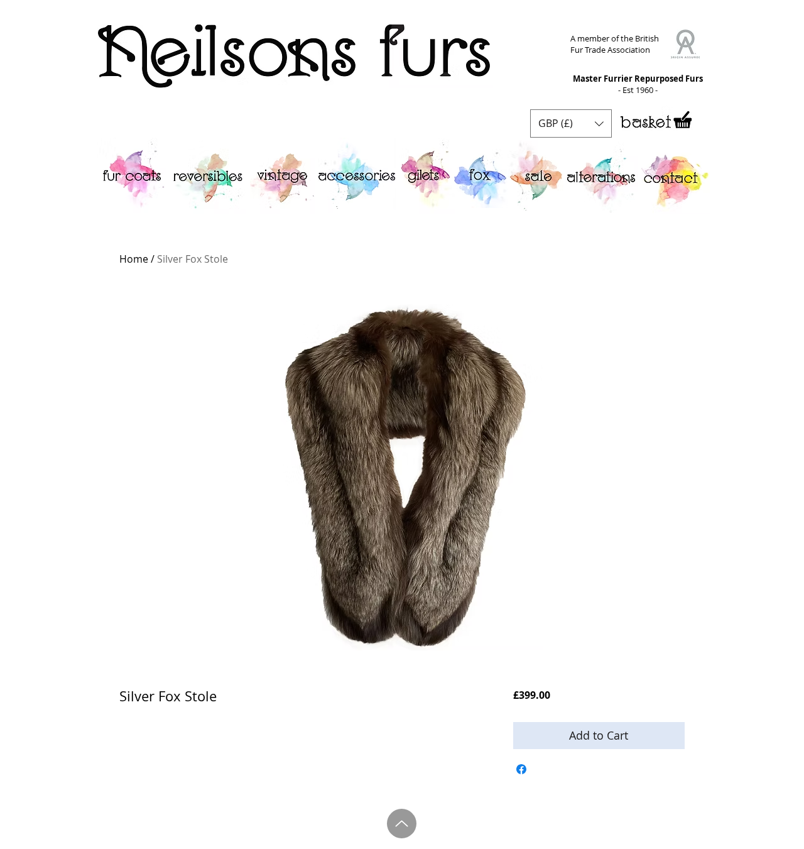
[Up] (401, 823)
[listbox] (571, 123)
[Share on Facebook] (521, 769)
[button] (571, 123)
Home (133, 259)
